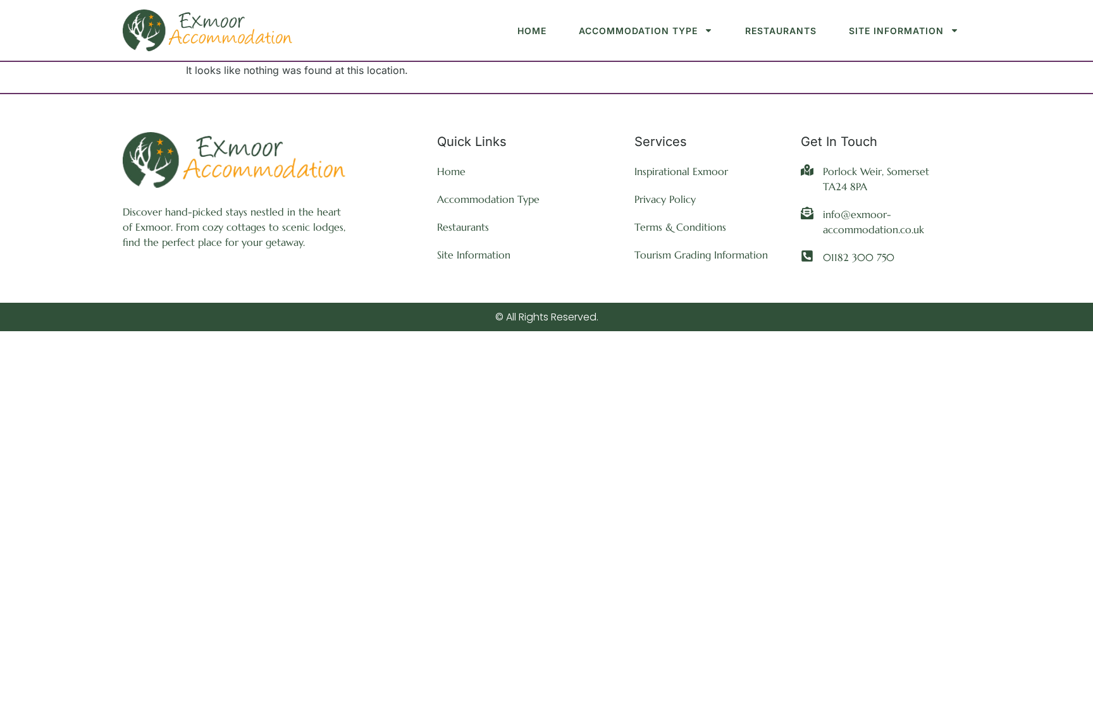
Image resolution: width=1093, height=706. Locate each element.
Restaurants (781, 30)
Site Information (896, 30)
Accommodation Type (638, 30)
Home (531, 30)
